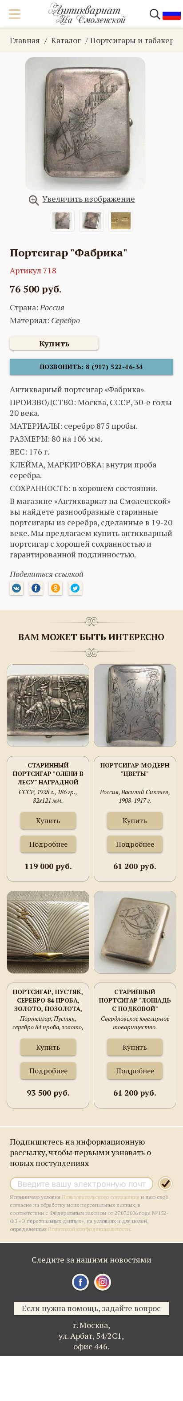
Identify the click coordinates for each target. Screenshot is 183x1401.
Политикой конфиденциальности (89, 1229)
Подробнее (48, 844)
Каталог (66, 40)
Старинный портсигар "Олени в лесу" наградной (48, 773)
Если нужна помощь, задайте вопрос (91, 1308)
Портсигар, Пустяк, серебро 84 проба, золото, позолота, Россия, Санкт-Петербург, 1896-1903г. (48, 1000)
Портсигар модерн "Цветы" (134, 769)
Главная (25, 40)
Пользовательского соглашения (100, 1197)
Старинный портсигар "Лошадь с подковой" (135, 1000)
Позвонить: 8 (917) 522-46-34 (91, 366)
